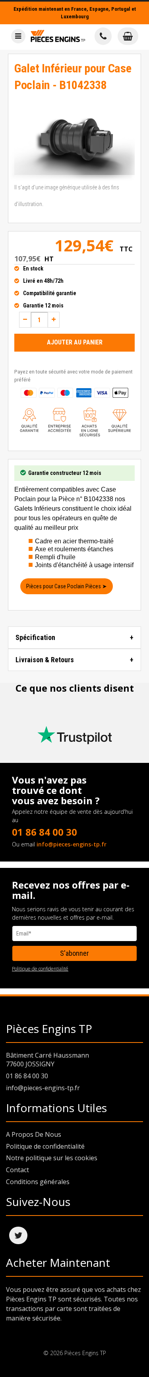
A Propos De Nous (33, 1134)
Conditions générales (38, 1181)
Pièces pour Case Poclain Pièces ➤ (66, 586)
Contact (17, 1169)
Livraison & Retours (44, 659)
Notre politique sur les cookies (51, 1157)
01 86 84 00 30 (44, 831)
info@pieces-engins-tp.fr (71, 844)
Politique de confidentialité (40, 968)
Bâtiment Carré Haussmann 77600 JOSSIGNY (47, 1060)
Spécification (35, 637)
